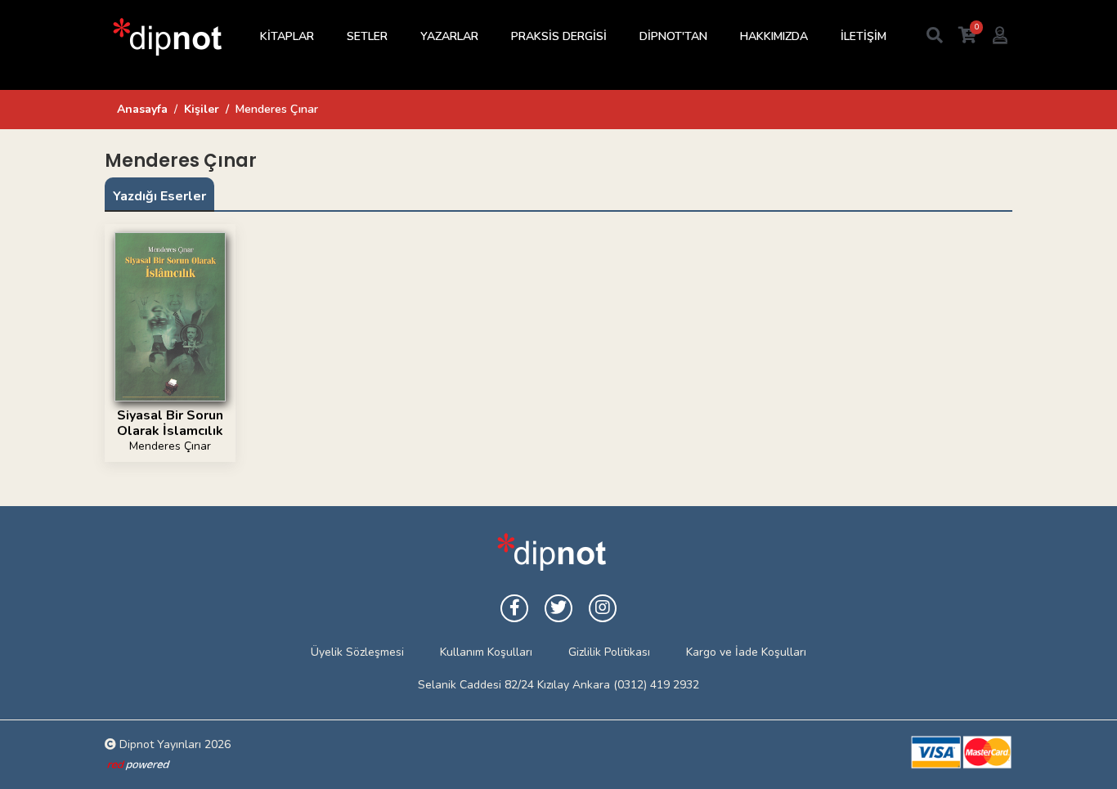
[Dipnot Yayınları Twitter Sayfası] (558, 608)
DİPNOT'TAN (673, 36)
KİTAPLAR (287, 36)
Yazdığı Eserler (159, 196)
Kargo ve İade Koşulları (746, 652)
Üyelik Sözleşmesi (357, 652)
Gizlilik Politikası (609, 652)
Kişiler (201, 109)
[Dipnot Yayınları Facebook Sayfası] (514, 608)
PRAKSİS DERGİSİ (559, 36)
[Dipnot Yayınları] (166, 36)
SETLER (367, 36)
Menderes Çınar (170, 446)
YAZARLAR (449, 36)
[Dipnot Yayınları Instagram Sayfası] (603, 608)
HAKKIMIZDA (774, 36)
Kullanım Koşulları (486, 652)
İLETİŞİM (863, 36)
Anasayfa (142, 109)
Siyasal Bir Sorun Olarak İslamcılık (170, 423)
